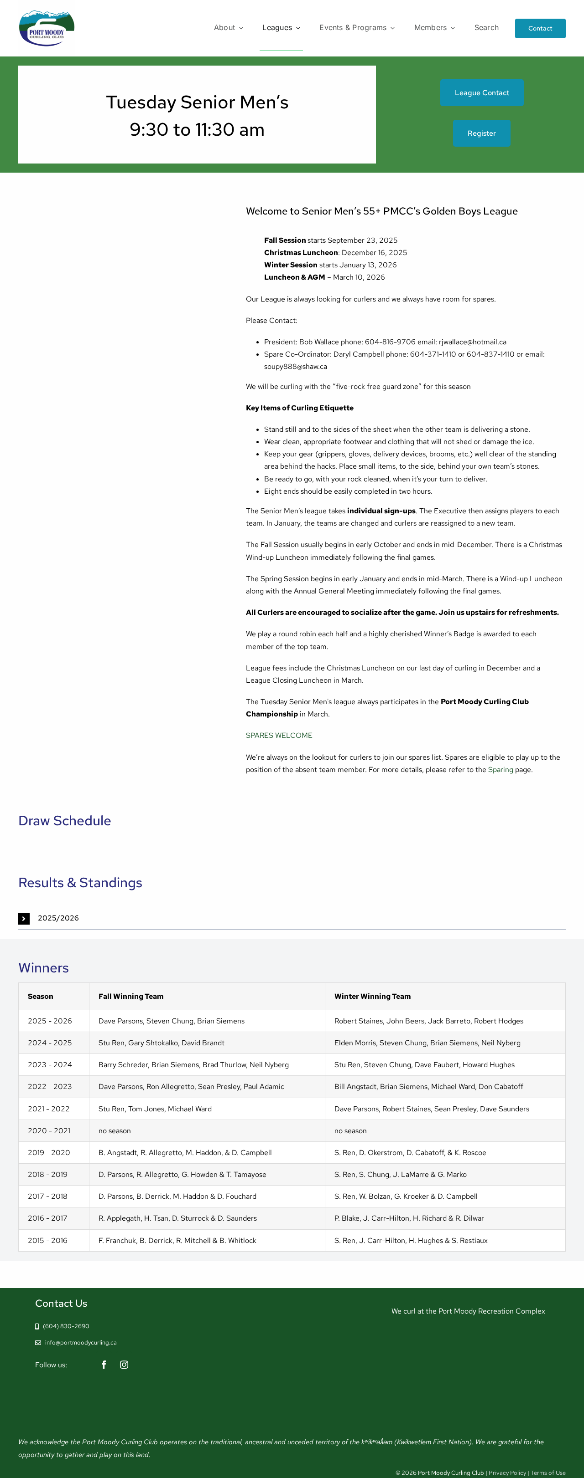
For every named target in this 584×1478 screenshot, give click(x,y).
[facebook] (104, 1361)
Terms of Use (548, 1473)
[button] (292, 919)
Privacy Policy (507, 1473)
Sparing (500, 769)
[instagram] (124, 1361)
